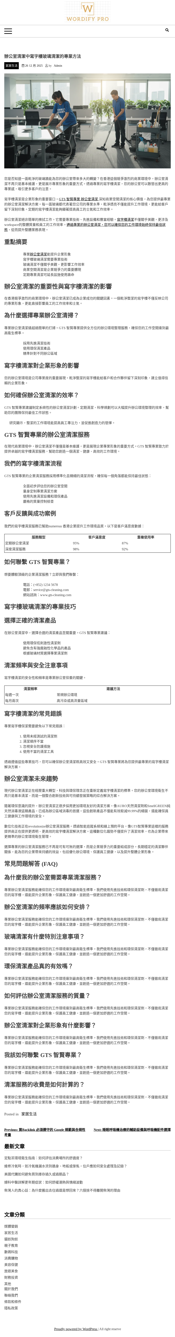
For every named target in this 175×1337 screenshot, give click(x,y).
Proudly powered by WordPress (76, 1329)
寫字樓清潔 (125, 219)
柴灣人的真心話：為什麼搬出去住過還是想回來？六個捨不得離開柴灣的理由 (62, 1190)
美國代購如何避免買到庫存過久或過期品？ (36, 1174)
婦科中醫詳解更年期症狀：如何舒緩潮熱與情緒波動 (43, 1182)
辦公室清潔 (38, 254)
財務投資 (11, 1277)
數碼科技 (11, 1252)
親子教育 (11, 1245)
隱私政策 (11, 1308)
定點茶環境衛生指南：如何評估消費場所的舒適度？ (43, 1158)
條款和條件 (12, 1302)
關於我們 (11, 1289)
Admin (58, 65)
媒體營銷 (11, 1226)
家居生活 (12, 65)
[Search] (167, 30)
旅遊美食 (11, 1271)
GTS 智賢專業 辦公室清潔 (79, 199)
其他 (7, 1284)
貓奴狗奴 (11, 1239)
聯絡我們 (11, 1295)
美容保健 (11, 1265)
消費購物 (11, 1258)
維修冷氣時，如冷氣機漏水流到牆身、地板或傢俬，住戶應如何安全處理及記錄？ (65, 1166)
